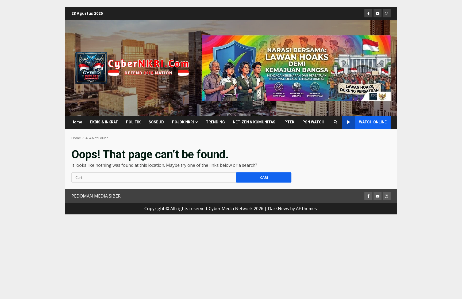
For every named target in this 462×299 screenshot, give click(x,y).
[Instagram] (387, 13)
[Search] (335, 122)
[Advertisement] (296, 67)
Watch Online (373, 122)
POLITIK (133, 122)
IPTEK (288, 122)
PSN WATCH (313, 122)
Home (76, 122)
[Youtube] (378, 13)
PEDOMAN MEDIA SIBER (96, 196)
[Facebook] (368, 13)
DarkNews (278, 208)
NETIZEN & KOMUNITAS (254, 122)
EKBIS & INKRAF (104, 122)
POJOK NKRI (183, 122)
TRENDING (215, 122)
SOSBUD (156, 122)
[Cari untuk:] (153, 177)
